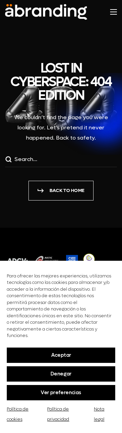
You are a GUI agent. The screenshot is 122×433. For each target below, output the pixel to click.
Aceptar (61, 355)
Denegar (61, 373)
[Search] (8, 160)
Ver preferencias (61, 392)
